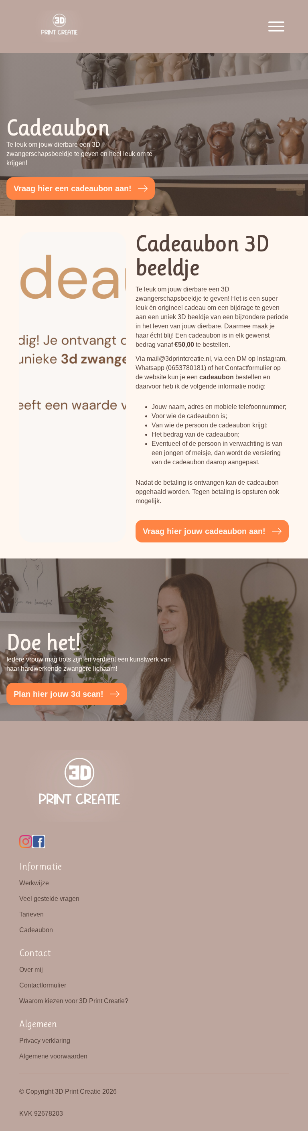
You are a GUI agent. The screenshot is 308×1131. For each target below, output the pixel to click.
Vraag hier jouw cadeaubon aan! (204, 531)
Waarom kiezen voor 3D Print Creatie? (73, 1000)
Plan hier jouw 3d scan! (58, 694)
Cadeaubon (36, 930)
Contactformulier (42, 985)
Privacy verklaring (44, 1040)
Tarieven (31, 914)
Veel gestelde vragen (49, 898)
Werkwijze (34, 883)
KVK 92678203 (41, 1113)
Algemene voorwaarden (53, 1056)
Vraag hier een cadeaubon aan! (73, 188)
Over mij (31, 969)
